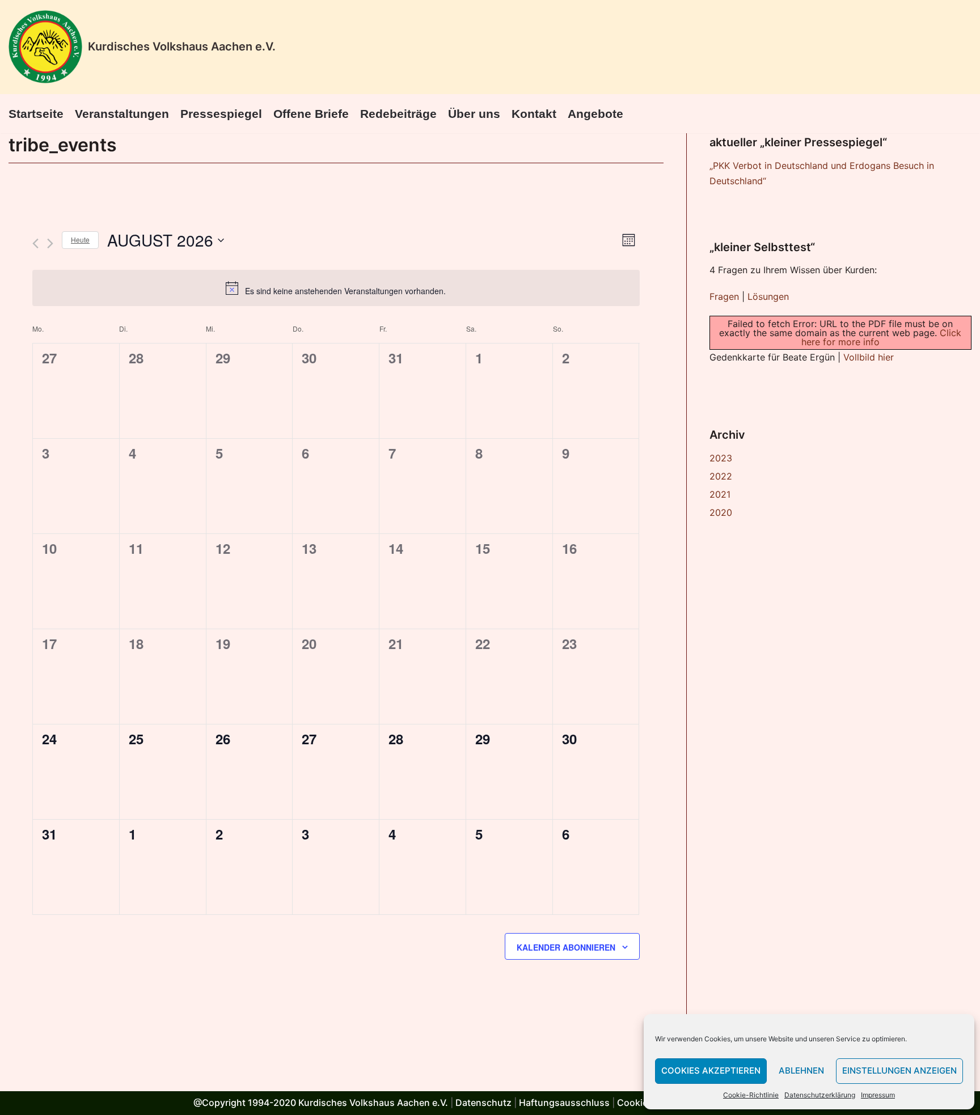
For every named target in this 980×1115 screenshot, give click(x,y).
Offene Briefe (311, 113)
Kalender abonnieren (566, 947)
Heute (80, 239)
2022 (720, 476)
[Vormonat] (35, 243)
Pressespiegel (221, 113)
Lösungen (768, 296)
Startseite (36, 113)
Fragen (724, 296)
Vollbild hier (868, 357)
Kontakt (534, 113)
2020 (720, 512)
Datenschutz (483, 1102)
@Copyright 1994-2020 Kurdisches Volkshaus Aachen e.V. (320, 1102)
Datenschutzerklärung (819, 1095)
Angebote (595, 113)
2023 (720, 458)
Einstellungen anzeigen (899, 1070)
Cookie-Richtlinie (751, 1095)
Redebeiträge (398, 113)
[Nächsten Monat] (50, 243)
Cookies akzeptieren (711, 1070)
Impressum (878, 1095)
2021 (719, 494)
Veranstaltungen (122, 113)
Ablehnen (801, 1070)
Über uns (474, 113)
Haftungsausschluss (564, 1102)
